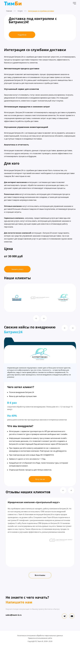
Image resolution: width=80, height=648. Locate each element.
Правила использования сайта (40, 638)
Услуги (20, 11)
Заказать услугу (17, 269)
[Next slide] (44, 318)
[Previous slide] (36, 318)
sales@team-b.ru (14, 615)
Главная (9, 11)
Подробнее (22, 35)
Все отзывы (40, 575)
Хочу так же (40, 479)
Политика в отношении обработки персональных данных (40, 635)
